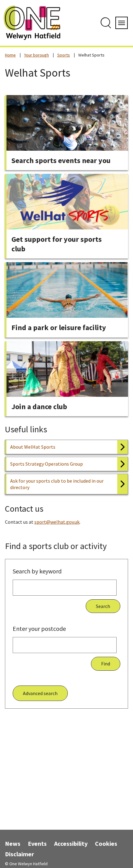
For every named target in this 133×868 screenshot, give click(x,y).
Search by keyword (37, 571)
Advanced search (40, 693)
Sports (63, 55)
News (12, 843)
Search (103, 606)
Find (105, 663)
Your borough (36, 55)
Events (37, 843)
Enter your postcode (39, 628)
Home (10, 55)
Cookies (106, 843)
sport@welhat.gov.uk (56, 522)
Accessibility (71, 843)
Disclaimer (19, 854)
